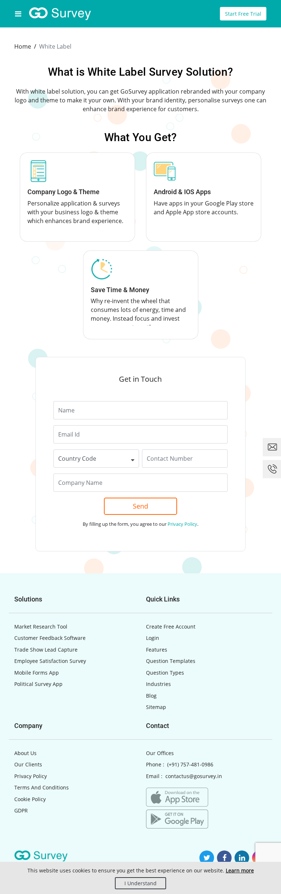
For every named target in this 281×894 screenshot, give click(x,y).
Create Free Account (170, 626)
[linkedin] (242, 857)
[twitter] (206, 857)
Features (156, 649)
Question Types (165, 672)
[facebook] (224, 857)
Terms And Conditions (41, 787)
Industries (158, 683)
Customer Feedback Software (50, 637)
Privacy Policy (182, 524)
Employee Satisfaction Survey (50, 660)
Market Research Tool (40, 626)
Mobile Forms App (36, 672)
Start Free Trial (243, 13)
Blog (151, 695)
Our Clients (28, 764)
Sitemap (156, 706)
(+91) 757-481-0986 (190, 764)
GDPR (21, 810)
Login (152, 637)
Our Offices (160, 753)
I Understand (140, 883)
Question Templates (170, 660)
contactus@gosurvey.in (193, 776)
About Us (25, 753)
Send (140, 506)
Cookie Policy (30, 799)
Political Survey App (38, 683)
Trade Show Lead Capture (46, 649)
